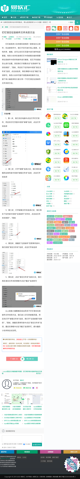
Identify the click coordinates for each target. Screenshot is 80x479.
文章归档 (42, 477)
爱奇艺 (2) (50, 231)
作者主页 (18, 388)
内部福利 (49, 17)
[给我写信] (33, 388)
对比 (47, 201)
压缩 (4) (71, 222)
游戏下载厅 (55, 457)
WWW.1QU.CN (5, 458)
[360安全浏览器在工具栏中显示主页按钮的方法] (27, 399)
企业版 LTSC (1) (52, 237)
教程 (6, 27)
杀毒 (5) (65, 222)
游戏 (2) (71, 231)
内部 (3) (67, 225)
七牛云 (24, 457)
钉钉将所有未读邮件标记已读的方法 (32, 372)
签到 (14, 447)
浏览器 (48, 203)
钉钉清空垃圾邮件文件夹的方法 (18, 32)
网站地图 (55, 477)
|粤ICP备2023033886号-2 (67, 477)
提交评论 (38, 445)
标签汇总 (35, 477)
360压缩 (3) (70, 228)
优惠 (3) (74, 225)
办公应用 (49, 196)
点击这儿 (20, 339)
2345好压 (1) (58, 243)
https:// (36, 22)
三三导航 (43, 461)
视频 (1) (49, 243)
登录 (71, 22)
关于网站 (29, 477)
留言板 (60, 17)
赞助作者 (28, 388)
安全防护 (66, 199)
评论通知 (28, 444)
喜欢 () (15, 359)
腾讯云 (19, 457)
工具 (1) (49, 240)
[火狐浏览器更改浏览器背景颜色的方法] (17, 399)
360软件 (66, 191)
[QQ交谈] (37, 388)
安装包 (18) (50, 219)
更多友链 (49, 461)
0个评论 (18, 39)
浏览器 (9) (58, 222)
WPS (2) (58, 231)
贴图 (10, 444)
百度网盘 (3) (51, 228)
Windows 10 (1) (64, 237)
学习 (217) (50, 216)
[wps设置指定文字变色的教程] (37, 399)
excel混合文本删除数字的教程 (12, 372)
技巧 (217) (59, 216)
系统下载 (37, 17)
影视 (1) (71, 240)
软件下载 (25, 17)
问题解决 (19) (68, 216)
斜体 (9, 447)
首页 (5, 17)
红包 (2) (56, 234)
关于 (70, 17)
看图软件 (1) (57, 240)
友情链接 (49, 477)
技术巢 (42, 457)
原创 (65, 196)
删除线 (20, 444)
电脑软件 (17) (60, 219)
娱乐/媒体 (49, 199)
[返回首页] (2, 27)
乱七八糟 (49, 194)
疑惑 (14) (50, 222)
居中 (4, 447)
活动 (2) (49, 234)
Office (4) (50, 225)
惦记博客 (48, 457)
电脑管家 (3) (60, 228)
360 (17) (68, 219)
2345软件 (49, 191)
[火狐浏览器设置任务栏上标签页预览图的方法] (6, 399)
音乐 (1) (65, 240)
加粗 (14, 444)
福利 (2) (65, 231)
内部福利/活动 (68, 194)
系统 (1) (73, 237)
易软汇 (12, 37)
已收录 (9, 39)
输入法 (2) (64, 234)
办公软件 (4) (59, 225)
